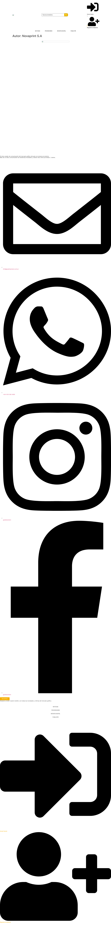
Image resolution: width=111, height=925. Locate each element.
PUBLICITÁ (73, 31)
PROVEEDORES (48, 31)
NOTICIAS (37, 31)
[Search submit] (66, 14)
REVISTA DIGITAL (61, 31)
